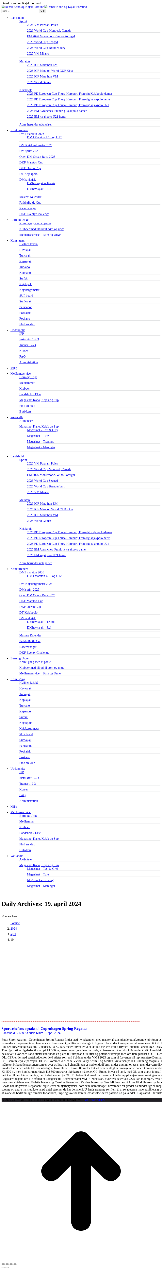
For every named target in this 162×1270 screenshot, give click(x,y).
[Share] (7, 1264)
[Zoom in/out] (15, 1264)
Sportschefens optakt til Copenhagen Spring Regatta (44, 1028)
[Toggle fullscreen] (11, 1264)
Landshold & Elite (13, 1033)
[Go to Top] (81, 1259)
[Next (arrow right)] (7, 1267)
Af (33, 1033)
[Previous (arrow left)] (3, 1267)
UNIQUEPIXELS (93, 1099)
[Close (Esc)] (3, 1264)
